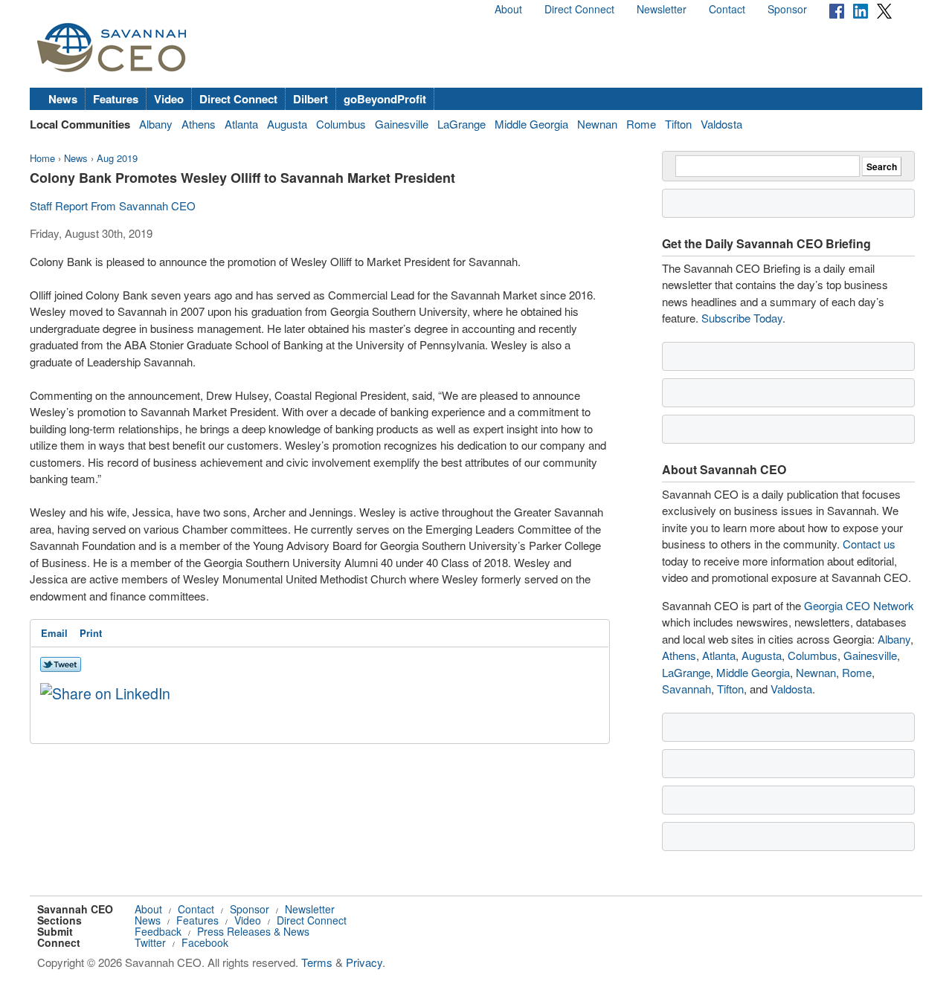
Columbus (341, 124)
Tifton (678, 124)
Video (169, 99)
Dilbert (310, 99)
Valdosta (721, 124)
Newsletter (661, 8)
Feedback (158, 931)
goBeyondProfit (385, 99)
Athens (198, 124)
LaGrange (461, 124)
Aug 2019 (117, 158)
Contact (727, 8)
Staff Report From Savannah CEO (113, 205)
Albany (156, 124)
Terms (316, 962)
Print (91, 633)
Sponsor (787, 8)
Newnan (597, 124)
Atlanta (241, 124)
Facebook (204, 942)
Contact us (869, 543)
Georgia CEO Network (859, 605)
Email (54, 633)
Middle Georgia (531, 124)
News (62, 99)
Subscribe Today (741, 318)
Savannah (686, 688)
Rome (641, 124)
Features (115, 99)
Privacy (364, 962)
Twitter (150, 942)
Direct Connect (579, 8)
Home (42, 158)
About (508, 8)
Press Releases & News (253, 931)
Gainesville (401, 124)
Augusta (287, 124)
